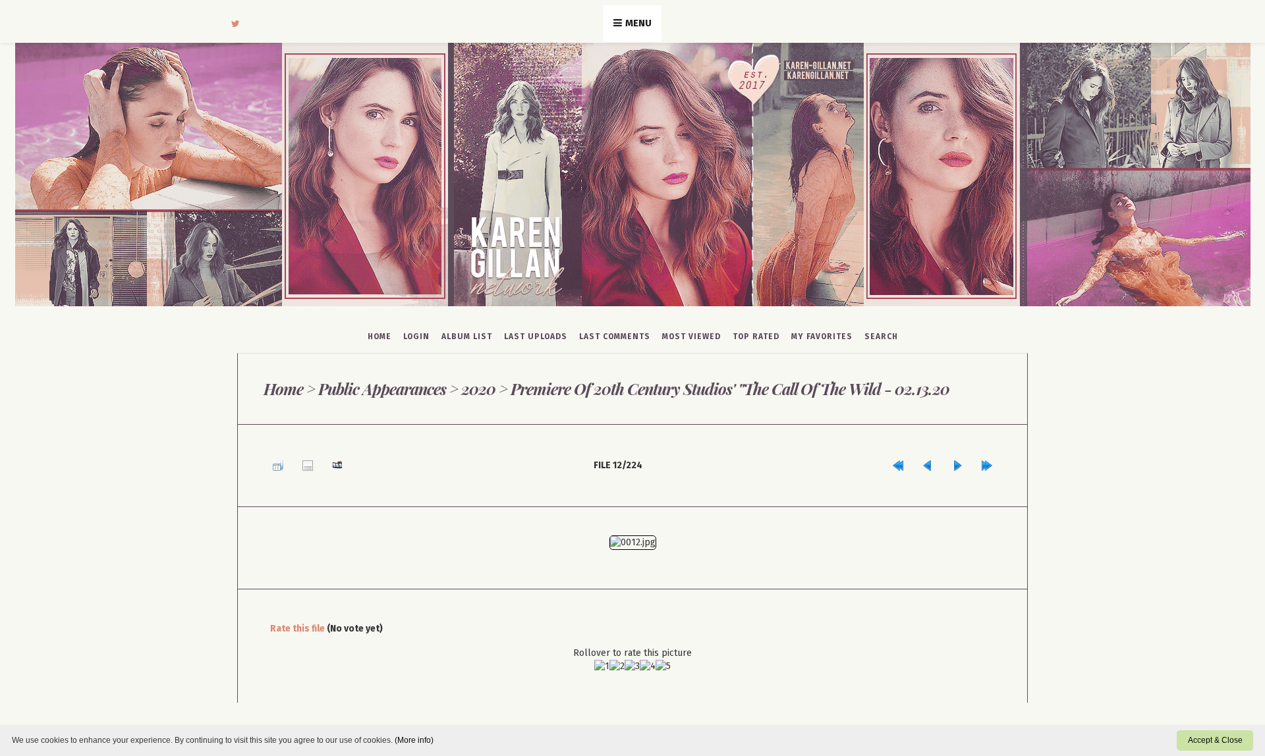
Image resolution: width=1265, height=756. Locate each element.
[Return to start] (921, 461)
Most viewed (691, 336)
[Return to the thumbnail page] (274, 461)
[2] (617, 659)
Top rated (756, 336)
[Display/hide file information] (297, 461)
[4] (648, 659)
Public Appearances (381, 388)
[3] (632, 659)
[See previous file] (944, 461)
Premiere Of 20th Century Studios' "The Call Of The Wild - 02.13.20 (727, 388)
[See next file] (967, 461)
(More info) (414, 740)
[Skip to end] (990, 461)
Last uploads (535, 336)
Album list (466, 336)
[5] (663, 659)
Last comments (614, 336)
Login (416, 336)
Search (881, 336)
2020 (478, 388)
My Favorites (822, 336)
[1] (601, 659)
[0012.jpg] (632, 535)
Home (379, 336)
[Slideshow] (320, 461)
